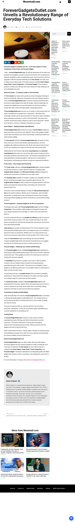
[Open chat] (71, 518)
